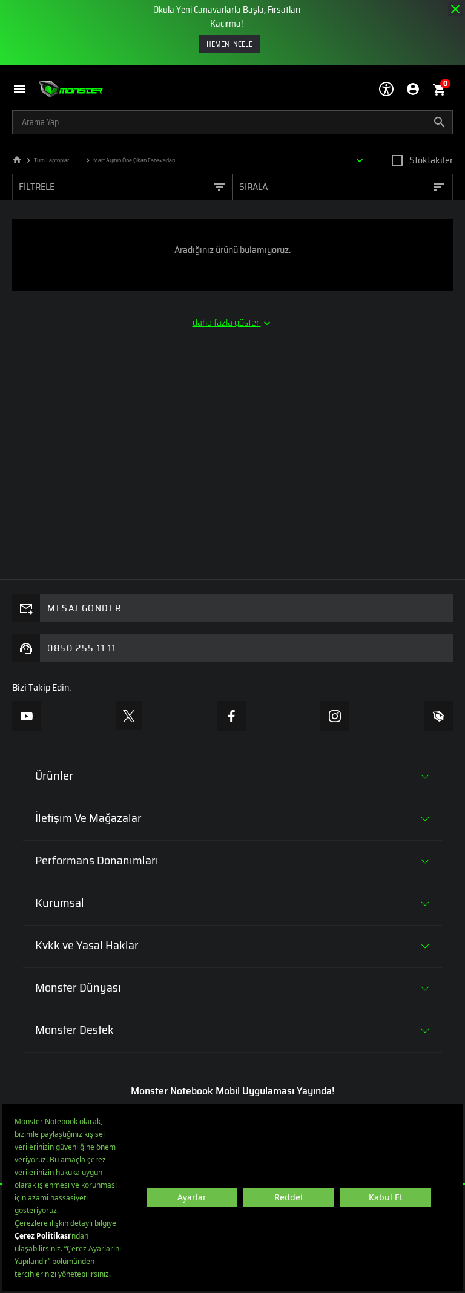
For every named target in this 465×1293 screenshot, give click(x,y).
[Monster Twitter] (129, 715)
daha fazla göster (227, 322)
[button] (25, 89)
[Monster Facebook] (231, 716)
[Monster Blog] (438, 716)
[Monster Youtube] (26, 716)
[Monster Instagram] (334, 716)
